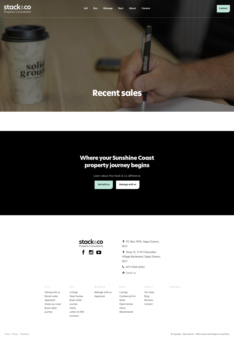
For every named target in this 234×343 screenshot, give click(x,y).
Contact (223, 8)
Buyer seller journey (51, 310)
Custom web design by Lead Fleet (214, 334)
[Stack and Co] (17, 8)
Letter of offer (77, 312)
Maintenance (126, 312)
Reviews (148, 300)
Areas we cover (53, 304)
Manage (108, 8)
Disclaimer (24, 334)
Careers (146, 8)
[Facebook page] (84, 253)
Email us (131, 273)
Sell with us (104, 185)
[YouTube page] (99, 253)
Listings (74, 292)
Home (7, 334)
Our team (149, 292)
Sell (86, 8)
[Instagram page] (92, 253)
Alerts (73, 308)
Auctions (74, 316)
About (132, 8)
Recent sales (51, 296)
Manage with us (127, 185)
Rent (120, 8)
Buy (95, 8)
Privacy (15, 334)
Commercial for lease (127, 298)
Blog (146, 296)
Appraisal (50, 300)
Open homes (76, 296)
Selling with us (52, 292)
